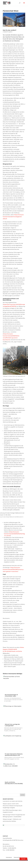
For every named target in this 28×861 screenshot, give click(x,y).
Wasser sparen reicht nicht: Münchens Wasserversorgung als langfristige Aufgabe (12, 805)
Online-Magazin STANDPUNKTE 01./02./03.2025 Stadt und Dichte (13, 649)
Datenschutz (17, 857)
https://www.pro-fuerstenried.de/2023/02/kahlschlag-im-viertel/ (14, 533)
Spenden (23, 858)
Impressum (9, 857)
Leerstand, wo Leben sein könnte (12, 801)
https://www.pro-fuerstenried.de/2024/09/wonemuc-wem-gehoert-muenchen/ (13, 569)
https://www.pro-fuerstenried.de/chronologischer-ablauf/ (13, 216)
